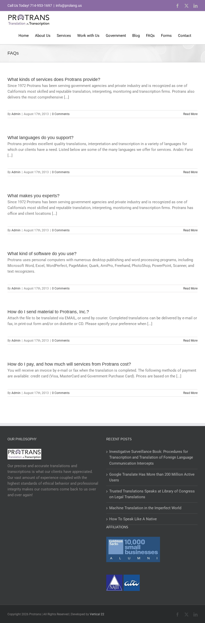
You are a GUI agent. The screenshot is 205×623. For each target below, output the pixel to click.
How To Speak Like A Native (133, 519)
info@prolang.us (69, 6)
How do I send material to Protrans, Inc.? (48, 311)
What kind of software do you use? (42, 253)
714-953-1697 (41, 6)
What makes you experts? (34, 195)
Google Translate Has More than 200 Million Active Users (151, 477)
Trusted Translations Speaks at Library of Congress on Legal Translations (152, 494)
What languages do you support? (41, 137)
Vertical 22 (97, 614)
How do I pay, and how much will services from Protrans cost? (69, 364)
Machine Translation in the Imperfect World (145, 508)
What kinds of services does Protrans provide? (54, 79)
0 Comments (61, 114)
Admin (16, 114)
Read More (190, 114)
